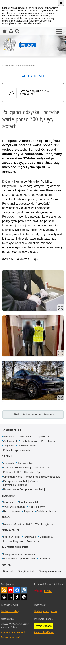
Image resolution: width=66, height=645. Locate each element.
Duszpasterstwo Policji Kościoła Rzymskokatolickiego (21, 483)
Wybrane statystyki (14, 506)
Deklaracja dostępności (45, 611)
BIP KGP (48, 591)
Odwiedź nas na (11, 590)
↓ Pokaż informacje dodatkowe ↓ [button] (33, 414)
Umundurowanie (12, 476)
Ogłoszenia (46, 536)
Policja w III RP (12, 472)
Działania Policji (12, 430)
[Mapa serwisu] (11, 31)
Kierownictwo (25, 462)
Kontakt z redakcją (10, 611)
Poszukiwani (48, 441)
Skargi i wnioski (26, 571)
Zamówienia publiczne (15, 547)
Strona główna (10, 65)
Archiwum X (10, 441)
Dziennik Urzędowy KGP (17, 523)
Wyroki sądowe (44, 523)
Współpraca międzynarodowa (43, 476)
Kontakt (7, 565)
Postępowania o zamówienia (19, 553)
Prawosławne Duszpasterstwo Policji (24, 489)
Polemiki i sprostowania (16, 450)
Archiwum (44, 558)
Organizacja (42, 467)
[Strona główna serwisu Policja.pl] (5, 31)
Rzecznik (8, 571)
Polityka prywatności (11, 637)
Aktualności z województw (35, 436)
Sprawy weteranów (50, 571)
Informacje (9, 502)
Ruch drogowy (29, 441)
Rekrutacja (32, 541)
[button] (59, 31)
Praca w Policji (11, 530)
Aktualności (28, 65)
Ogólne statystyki (29, 502)
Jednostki (8, 462)
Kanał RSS (4, 590)
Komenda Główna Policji (17, 467)
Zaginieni (8, 445)
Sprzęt (40, 472)
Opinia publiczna (46, 511)
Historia (28, 472)
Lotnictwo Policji (27, 445)
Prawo (6, 517)
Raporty (28, 511)
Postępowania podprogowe (19, 558)
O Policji (7, 456)
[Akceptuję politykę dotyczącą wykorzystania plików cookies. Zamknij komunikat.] (61, 3)
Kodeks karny (37, 506)
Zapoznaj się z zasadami (13, 632)
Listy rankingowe (13, 541)
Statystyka (8, 495)
